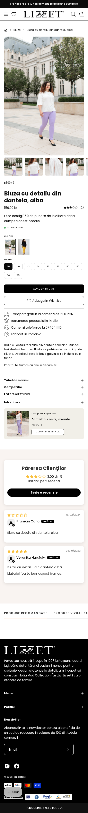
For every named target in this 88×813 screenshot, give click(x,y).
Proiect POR (13, 797)
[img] (74, 207)
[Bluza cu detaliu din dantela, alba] (13, 166)
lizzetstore (20, 776)
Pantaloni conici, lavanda (51, 419)
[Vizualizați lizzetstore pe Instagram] (7, 766)
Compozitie (13, 387)
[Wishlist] (14, 14)
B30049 (9, 183)
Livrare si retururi (17, 394)
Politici (9, 707)
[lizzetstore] (44, 14)
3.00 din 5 (54, 476)
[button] (44, 808)
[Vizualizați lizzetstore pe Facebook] (17, 766)
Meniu (8, 693)
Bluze (17, 30)
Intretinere (12, 402)
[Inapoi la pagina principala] (5, 30)
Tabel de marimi (16, 380)
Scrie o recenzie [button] (44, 492)
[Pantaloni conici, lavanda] (18, 423)
